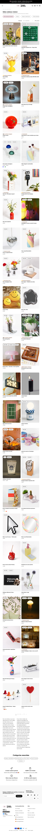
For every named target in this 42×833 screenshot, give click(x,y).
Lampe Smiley (5, 309)
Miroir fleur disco (24, 309)
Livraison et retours (31, 808)
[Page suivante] (26, 714)
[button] (2, 5)
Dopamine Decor (18, 758)
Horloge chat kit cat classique (27, 193)
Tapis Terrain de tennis (7, 423)
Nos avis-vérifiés (31, 812)
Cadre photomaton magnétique (9, 649)
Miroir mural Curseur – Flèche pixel (9, 536)
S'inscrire (19, 796)
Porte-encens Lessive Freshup (8, 564)
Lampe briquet (24, 395)
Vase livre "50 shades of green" (9, 193)
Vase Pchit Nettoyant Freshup (8, 678)
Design (17, 16)
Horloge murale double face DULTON (10, 395)
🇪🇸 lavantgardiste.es (19, 821)
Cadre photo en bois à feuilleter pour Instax (29, 135)
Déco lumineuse (36, 16)
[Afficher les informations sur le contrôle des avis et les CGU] (14, 815)
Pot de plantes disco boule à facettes (10, 45)
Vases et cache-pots (26, 16)
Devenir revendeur (18, 810)
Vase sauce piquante (7, 221)
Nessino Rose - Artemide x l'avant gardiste (11, 366)
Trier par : (20, 20)
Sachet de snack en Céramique (27, 451)
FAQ (28, 810)
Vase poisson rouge (25, 592)
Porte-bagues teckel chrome (27, 678)
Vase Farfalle (5, 76)
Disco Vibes (26, 758)
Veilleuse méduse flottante (26, 621)
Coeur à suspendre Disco (7, 252)
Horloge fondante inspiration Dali (27, 480)
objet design (5, 726)
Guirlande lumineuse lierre (8, 620)
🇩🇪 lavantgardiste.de (19, 819)
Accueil (3, 9)
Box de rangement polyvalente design (10, 508)
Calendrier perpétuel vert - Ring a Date (29, 47)
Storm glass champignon (7, 163)
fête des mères (21, 723)
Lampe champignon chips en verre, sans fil (29, 650)
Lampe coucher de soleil (7, 451)
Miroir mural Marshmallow (26, 536)
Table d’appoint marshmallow (27, 163)
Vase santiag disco (6, 338)
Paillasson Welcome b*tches (8, 592)
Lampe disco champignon (8, 106)
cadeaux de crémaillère (21, 720)
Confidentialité (21, 830)
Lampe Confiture (24, 423)
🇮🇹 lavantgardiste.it (19, 817)
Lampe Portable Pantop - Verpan (9, 706)
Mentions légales (30, 830)
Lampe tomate (5, 135)
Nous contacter (31, 817)
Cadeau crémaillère (9, 758)
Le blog (16, 815)
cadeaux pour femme (21, 721)
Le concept (17, 808)
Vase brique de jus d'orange (26, 104)
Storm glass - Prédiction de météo (28, 281)
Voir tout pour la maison (8, 16)
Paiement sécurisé (31, 815)
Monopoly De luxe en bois (26, 368)
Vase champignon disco (7, 281)
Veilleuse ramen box (7, 479)
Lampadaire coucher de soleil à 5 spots (29, 223)
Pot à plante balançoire (26, 338)
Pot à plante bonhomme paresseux (28, 508)
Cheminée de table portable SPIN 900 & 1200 (30, 76)
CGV (26, 830)
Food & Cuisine (34, 758)
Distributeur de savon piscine (27, 564)
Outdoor (21, 761)
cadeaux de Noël (21, 724)
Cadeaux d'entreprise (19, 812)
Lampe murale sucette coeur (27, 706)
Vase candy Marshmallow (26, 250)
